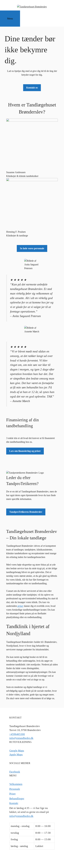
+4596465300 (17, 734)
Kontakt (13, 803)
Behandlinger (16, 798)
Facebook (14, 771)
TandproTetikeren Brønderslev (25, 512)
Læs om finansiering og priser (25, 451)
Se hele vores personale (32, 248)
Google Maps (16, 750)
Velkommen (15, 784)
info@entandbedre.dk (21, 738)
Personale (14, 788)
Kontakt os (32, 87)
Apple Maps (16, 754)
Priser (12, 793)
